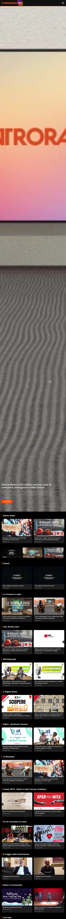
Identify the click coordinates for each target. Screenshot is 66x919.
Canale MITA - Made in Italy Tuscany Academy (24, 789)
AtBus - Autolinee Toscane (15, 724)
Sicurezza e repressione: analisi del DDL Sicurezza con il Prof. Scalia (14, 538)
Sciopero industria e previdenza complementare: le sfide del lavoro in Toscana (16, 715)
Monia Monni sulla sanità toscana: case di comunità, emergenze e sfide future (15, 780)
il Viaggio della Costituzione (11, 876)
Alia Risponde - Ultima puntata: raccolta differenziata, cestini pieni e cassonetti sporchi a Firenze (17, 683)
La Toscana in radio (12, 594)
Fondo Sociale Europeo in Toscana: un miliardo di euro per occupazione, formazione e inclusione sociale (16, 618)
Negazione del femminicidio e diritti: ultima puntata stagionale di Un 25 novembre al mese (16, 844)
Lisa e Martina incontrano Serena (44, 586)
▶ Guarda (7, 501)
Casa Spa (7, 917)
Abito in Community (12, 885)
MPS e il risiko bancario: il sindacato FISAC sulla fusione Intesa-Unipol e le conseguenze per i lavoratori (49, 715)
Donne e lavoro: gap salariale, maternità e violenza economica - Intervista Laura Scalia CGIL (47, 845)
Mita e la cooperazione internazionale (14, 811)
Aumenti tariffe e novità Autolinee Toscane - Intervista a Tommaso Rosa (16, 747)
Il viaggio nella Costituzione (16, 854)
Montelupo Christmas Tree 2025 (12, 907)
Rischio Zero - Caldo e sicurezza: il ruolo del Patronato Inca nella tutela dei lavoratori (47, 538)
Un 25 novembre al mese (15, 821)
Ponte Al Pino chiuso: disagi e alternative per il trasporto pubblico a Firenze (48, 747)
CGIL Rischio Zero (11, 626)
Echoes (6, 563)
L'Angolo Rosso (10, 691)
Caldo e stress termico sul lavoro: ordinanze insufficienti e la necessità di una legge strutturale (48, 650)
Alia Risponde (9, 659)
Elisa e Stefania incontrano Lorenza (13, 586)
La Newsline (9, 756)
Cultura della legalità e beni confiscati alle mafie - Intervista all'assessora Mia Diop (49, 617)
